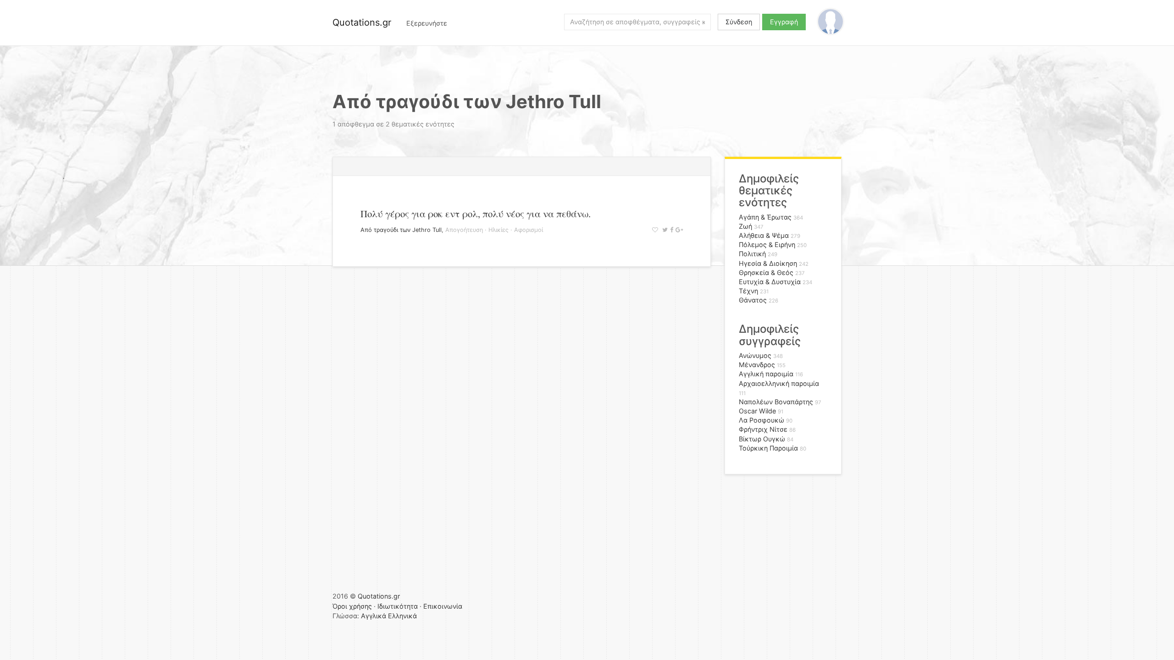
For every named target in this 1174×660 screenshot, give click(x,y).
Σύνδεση (738, 22)
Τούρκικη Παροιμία (768, 448)
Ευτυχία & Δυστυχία (770, 282)
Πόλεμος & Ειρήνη (767, 244)
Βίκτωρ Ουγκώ (762, 439)
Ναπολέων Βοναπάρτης (776, 402)
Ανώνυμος (755, 355)
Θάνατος (753, 300)
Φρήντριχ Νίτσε (763, 429)
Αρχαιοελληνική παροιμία (779, 383)
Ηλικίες (498, 229)
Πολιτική (752, 254)
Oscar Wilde (757, 411)
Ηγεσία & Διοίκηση (768, 263)
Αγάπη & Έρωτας (765, 217)
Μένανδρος (757, 364)
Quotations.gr (361, 22)
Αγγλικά (373, 616)
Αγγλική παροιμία (766, 374)
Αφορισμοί (528, 229)
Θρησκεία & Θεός (766, 272)
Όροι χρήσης (352, 606)
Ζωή (745, 226)
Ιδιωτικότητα (397, 606)
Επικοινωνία (442, 606)
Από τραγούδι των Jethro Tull (401, 229)
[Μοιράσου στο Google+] (678, 229)
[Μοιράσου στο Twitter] (664, 229)
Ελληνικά (402, 616)
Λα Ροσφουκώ (761, 420)
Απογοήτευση (464, 229)
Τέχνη (748, 291)
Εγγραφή (784, 22)
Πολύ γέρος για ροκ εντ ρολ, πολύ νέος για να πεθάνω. (475, 213)
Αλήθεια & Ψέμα (764, 235)
